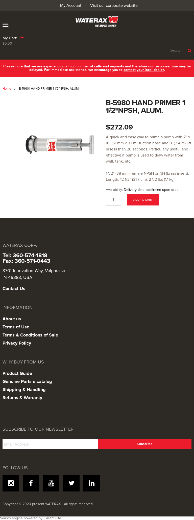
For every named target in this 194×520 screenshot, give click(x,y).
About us (12, 319)
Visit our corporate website (114, 5)
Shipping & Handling (24, 389)
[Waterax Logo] (97, 21)
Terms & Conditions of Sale (30, 335)
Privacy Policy (17, 343)
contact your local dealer (144, 70)
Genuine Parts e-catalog (27, 381)
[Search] (188, 50)
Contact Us (14, 288)
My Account (70, 5)
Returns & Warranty (22, 397)
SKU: (109, 110)
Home (7, 89)
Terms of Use (16, 327)
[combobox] (97, 50)
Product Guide (17, 373)
